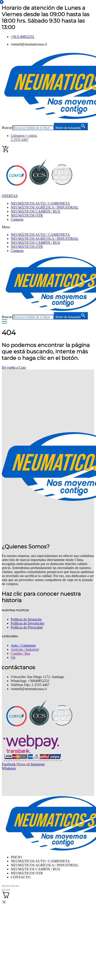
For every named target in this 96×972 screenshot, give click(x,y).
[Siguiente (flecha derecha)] (8, 890)
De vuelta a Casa (14, 367)
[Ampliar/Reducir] (3, 886)
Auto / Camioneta (23, 645)
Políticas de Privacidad (27, 627)
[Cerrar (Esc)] (17, 886)
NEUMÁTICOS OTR (27, 215)
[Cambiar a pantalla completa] (8, 886)
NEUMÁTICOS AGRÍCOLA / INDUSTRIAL (45, 207)
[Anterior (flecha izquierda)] (3, 890)
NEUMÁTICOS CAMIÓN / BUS (35, 211)
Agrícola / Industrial (25, 649)
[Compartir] (12, 886)
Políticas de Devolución (27, 623)
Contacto (17, 219)
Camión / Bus (20, 653)
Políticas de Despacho (26, 619)
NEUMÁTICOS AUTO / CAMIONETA (40, 203)
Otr (13, 657)
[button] (48, 227)
